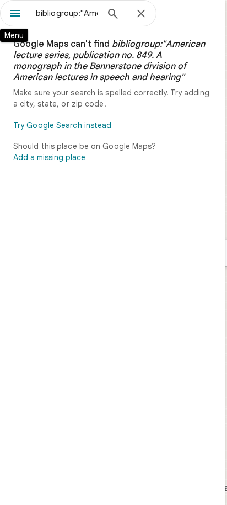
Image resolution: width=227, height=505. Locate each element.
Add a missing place (49, 157)
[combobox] (67, 13)
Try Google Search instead (62, 125)
